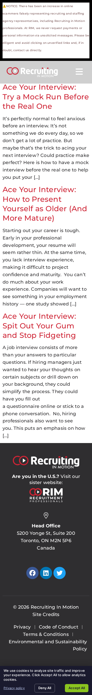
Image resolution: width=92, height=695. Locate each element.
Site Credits (45, 614)
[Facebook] (32, 573)
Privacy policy (14, 688)
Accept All (76, 688)
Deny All (44, 688)
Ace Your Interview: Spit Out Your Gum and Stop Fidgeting (39, 326)
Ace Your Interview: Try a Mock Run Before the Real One (46, 97)
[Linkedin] (46, 573)
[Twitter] (59, 573)
